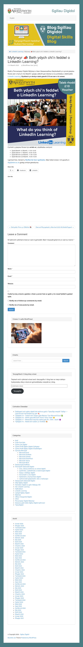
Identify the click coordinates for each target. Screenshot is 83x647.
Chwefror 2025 (20, 546)
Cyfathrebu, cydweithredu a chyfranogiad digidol (34, 471)
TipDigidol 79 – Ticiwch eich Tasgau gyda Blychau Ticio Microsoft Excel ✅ (39, 416)
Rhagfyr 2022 (19, 598)
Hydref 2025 (19, 530)
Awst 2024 (18, 558)
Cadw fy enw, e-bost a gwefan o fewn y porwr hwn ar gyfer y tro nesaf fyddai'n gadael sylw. (40, 295)
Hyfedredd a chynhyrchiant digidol (30, 477)
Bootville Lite (12, 638)
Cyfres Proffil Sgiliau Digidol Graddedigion (28, 448)
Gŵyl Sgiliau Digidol (21, 483)
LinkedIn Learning (17, 51)
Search (66, 361)
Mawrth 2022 (19, 614)
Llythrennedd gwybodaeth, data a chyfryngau (33, 479)
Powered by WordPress (28, 638)
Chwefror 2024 (20, 570)
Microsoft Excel (24, 453)
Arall (16, 440)
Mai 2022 (18, 610)
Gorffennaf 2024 (20, 560)
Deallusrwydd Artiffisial (22, 465)
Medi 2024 (18, 556)
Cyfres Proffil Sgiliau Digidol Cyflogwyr (27, 446)
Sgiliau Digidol (63, 10)
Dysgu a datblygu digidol (27, 473)
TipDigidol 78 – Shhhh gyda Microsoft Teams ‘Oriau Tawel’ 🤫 (35, 418)
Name (10, 269)
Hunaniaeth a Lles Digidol (27, 475)
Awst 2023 (18, 582)
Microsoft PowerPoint (26, 459)
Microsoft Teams (24, 461)
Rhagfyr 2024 (19, 550)
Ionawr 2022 (19, 616)
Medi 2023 (18, 580)
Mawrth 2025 (19, 544)
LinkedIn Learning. (14, 76)
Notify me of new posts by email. (21, 305)
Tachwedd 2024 (20, 552)
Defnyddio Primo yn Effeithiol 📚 (20, 227)
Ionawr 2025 (19, 548)
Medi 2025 (18, 532)
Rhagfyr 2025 (19, 526)
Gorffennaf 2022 (20, 608)
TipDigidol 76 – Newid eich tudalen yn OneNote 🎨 (31, 422)
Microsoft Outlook (24, 457)
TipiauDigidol (19, 505)
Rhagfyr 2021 (19, 618)
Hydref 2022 (19, 602)
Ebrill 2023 (18, 590)
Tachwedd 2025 (20, 528)
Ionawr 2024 (19, 572)
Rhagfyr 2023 (19, 574)
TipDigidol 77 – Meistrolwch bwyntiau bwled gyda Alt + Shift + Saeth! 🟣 (38, 420)
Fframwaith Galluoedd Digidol (24, 467)
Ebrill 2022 (18, 612)
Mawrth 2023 (19, 592)
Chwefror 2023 (20, 594)
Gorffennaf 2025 (20, 536)
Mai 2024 (18, 564)
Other (17, 499)
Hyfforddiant (19, 489)
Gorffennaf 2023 (20, 584)
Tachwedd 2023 (20, 576)
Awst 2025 (18, 534)
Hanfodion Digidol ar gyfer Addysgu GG (27, 485)
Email (9, 276)
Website (10, 284)
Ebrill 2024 (18, 566)
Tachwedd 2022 (20, 600)
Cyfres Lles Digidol (21, 444)
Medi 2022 (18, 604)
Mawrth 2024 (19, 568)
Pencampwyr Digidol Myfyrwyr (24, 501)
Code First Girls (20, 442)
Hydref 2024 (19, 554)
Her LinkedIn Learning (22, 487)
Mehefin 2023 (19, 586)
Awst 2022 (18, 606)
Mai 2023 (18, 588)
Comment (11, 243)
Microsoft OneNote (25, 455)
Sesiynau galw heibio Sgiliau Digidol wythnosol (30, 503)
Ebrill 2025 (18, 542)
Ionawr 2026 (19, 524)
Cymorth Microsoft (21, 451)
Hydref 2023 (19, 578)
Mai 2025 (18, 540)
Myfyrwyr (18, 495)
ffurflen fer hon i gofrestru (35, 160)
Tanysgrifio (17, 391)
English (12, 18)
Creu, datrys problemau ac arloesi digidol (32, 469)
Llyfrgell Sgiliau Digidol (22, 493)
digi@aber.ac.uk (13, 162)
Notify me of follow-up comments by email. (25, 300)
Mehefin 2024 (19, 562)
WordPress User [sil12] (30, 65)
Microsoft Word (24, 463)
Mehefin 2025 (19, 538)
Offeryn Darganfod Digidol (23, 497)
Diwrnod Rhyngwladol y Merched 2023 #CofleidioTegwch (55, 227)
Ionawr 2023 (19, 596)
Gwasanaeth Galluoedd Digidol (25, 481)
